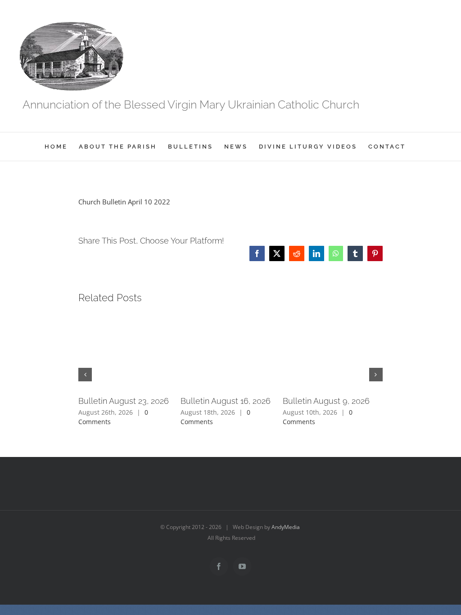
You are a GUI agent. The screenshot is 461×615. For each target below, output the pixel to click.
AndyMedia (285, 527)
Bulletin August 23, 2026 (123, 401)
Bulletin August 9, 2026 (326, 401)
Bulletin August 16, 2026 (226, 401)
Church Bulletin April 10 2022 (124, 201)
